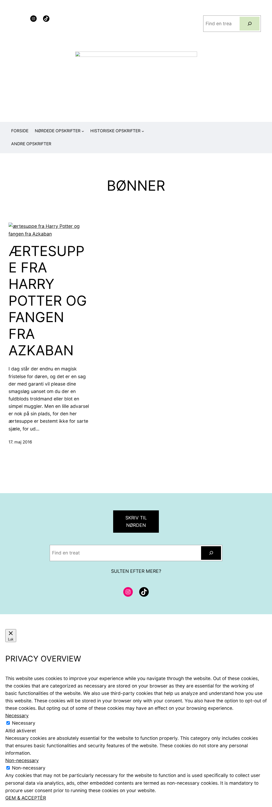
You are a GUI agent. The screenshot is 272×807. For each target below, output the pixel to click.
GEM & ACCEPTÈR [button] (25, 798)
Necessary (23, 723)
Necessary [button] (17, 715)
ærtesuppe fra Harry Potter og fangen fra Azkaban (47, 301)
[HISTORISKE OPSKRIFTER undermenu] (143, 131)
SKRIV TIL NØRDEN (136, 521)
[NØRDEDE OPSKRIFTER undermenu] (83, 131)
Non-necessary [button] (22, 760)
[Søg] (250, 23)
